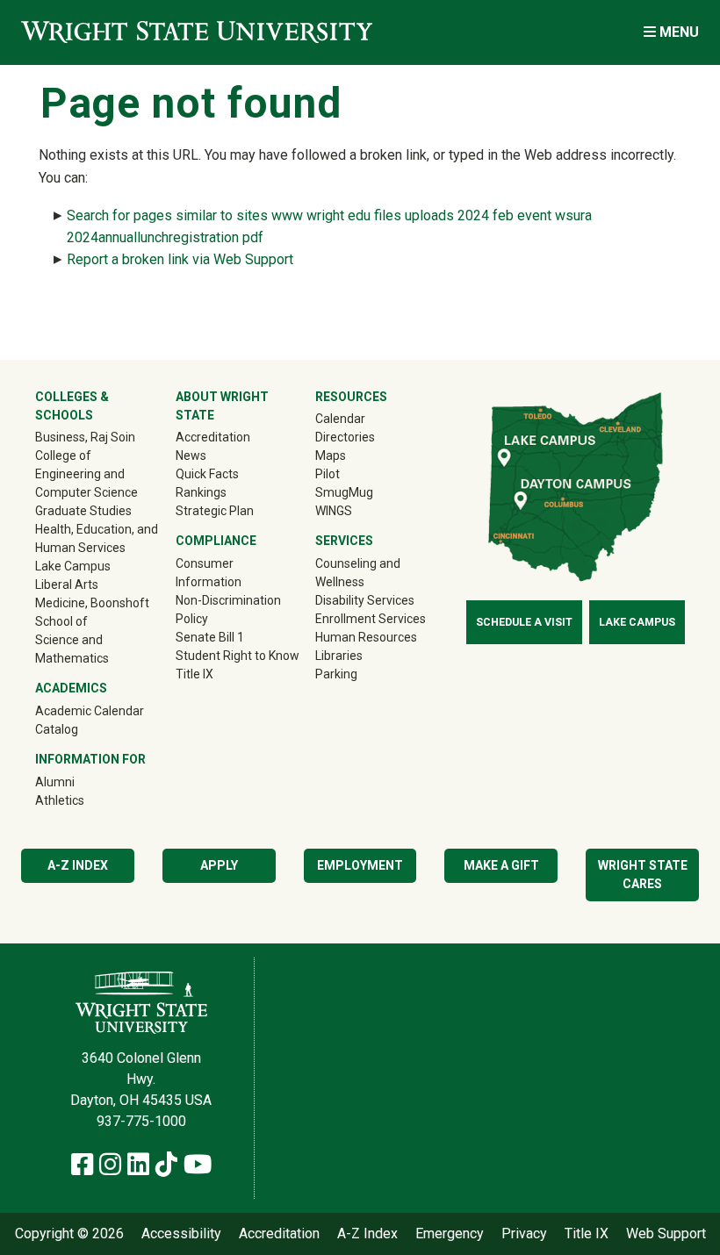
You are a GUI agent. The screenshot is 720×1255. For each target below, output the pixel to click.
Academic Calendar (89, 711)
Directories (345, 437)
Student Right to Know (237, 656)
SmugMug (369, 491)
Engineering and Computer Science (86, 483)
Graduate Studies (83, 511)
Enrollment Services (370, 619)
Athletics (84, 799)
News (191, 455)
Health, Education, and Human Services (96, 538)
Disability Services (364, 600)
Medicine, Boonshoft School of (92, 612)
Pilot (327, 474)
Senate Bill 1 (210, 637)
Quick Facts (207, 474)
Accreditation (213, 437)
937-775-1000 (141, 1121)
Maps (330, 455)
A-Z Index (77, 865)
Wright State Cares (643, 874)
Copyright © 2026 (69, 1234)
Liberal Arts (66, 584)
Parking (336, 674)
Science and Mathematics (72, 649)
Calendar (340, 419)
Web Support (666, 1234)
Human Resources (366, 637)
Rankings (201, 492)
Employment (360, 865)
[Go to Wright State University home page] (196, 32)
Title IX (194, 674)
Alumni (80, 781)
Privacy (524, 1234)
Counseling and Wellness (357, 572)
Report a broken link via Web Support (180, 259)
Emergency (449, 1234)
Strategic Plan (215, 511)
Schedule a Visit (524, 622)
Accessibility (181, 1234)
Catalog (56, 729)
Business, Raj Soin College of (85, 446)
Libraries (339, 656)
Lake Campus (73, 566)
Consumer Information (208, 572)
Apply (219, 865)
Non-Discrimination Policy (228, 609)
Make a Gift (501, 865)
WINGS (333, 511)
